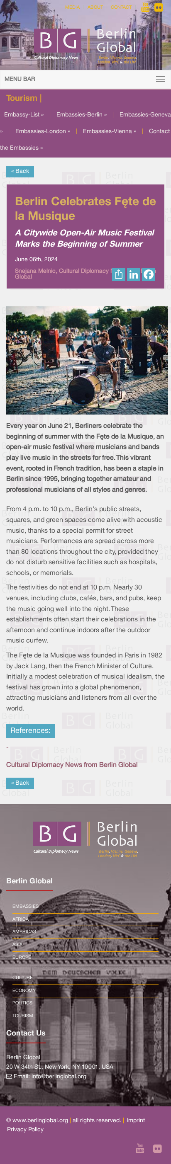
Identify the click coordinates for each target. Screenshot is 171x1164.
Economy (24, 991)
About (95, 7)
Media (72, 7)
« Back (20, 171)
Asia (17, 945)
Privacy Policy (25, 1129)
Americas (24, 932)
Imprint (136, 1120)
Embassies (25, 907)
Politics (22, 1003)
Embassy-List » (24, 115)
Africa (20, 919)
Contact (121, 7)
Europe (21, 957)
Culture (22, 978)
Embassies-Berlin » (81, 115)
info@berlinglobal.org (59, 1076)
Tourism (22, 1016)
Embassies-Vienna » (109, 131)
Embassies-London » (42, 131)
